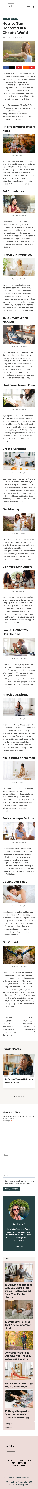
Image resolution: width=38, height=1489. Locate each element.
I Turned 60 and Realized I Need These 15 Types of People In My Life (29, 1024)
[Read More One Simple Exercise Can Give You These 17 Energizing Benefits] (19, 1340)
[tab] (14, 1096)
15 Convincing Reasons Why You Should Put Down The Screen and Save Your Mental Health (18, 1291)
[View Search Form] (33, 7)
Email (6, 1165)
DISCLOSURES (19, 1465)
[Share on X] (12, 67)
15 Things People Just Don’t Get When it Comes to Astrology (18, 1414)
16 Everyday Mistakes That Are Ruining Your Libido (18, 1325)
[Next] (32, 1074)
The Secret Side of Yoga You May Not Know (19, 1385)
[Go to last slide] (6, 1074)
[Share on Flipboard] (32, 67)
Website (6, 1175)
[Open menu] (28, 7)
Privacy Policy (24, 1460)
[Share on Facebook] (6, 67)
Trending (14, 19)
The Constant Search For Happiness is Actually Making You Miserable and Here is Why (10, 1026)
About (10, 1460)
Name (6, 1155)
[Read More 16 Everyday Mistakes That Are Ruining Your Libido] (19, 1309)
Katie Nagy (7, 37)
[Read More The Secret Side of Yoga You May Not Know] (19, 1371)
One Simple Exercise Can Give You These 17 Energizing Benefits (18, 1355)
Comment (7, 1121)
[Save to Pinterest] (19, 67)
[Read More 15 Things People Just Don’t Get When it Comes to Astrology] (19, 1399)
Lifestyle (6, 19)
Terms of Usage (19, 1463)
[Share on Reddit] (26, 67)
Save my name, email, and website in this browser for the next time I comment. (19, 1182)
